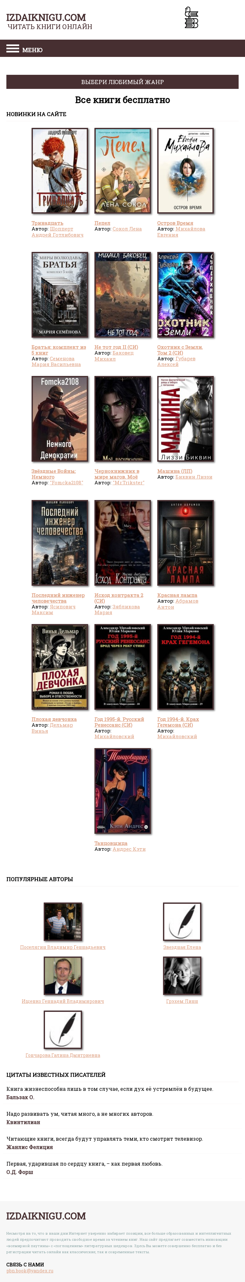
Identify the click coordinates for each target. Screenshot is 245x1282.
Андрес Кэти (129, 849)
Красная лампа (177, 595)
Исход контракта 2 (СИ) (118, 598)
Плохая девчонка (54, 719)
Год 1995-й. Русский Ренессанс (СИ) (119, 722)
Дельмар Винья (52, 728)
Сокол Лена (127, 228)
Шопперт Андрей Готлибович (58, 231)
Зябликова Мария (117, 609)
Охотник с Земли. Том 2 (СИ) (180, 350)
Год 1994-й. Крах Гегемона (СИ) (178, 722)
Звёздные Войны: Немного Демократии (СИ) (54, 477)
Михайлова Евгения (181, 231)
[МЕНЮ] (12, 49)
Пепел (102, 223)
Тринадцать (47, 223)
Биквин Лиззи (193, 476)
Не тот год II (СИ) (116, 347)
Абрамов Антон (177, 604)
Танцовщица (111, 843)
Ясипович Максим (54, 609)
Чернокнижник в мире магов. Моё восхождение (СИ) (117, 477)
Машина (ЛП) (174, 471)
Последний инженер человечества (58, 598)
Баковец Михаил (114, 355)
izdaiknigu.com (46, 17)
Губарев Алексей (176, 361)
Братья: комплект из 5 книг (59, 350)
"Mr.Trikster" (129, 482)
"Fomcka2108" (66, 482)
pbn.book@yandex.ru (29, 1271)
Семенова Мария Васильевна (56, 361)
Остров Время (175, 223)
